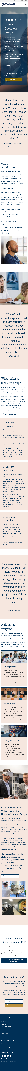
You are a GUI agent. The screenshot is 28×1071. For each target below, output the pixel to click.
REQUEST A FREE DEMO (11, 876)
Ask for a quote (4, 1044)
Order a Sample (5, 1037)
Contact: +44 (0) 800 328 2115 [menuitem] (20, 0)
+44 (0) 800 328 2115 (6, 1026)
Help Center (4, 1030)
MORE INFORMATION (10, 414)
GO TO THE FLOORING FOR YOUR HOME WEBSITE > (13, 1065)
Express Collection (5, 1047)
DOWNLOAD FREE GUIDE (14, 79)
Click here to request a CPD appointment (15, 960)
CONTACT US (15, 1001)
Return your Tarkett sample (7, 1040)
